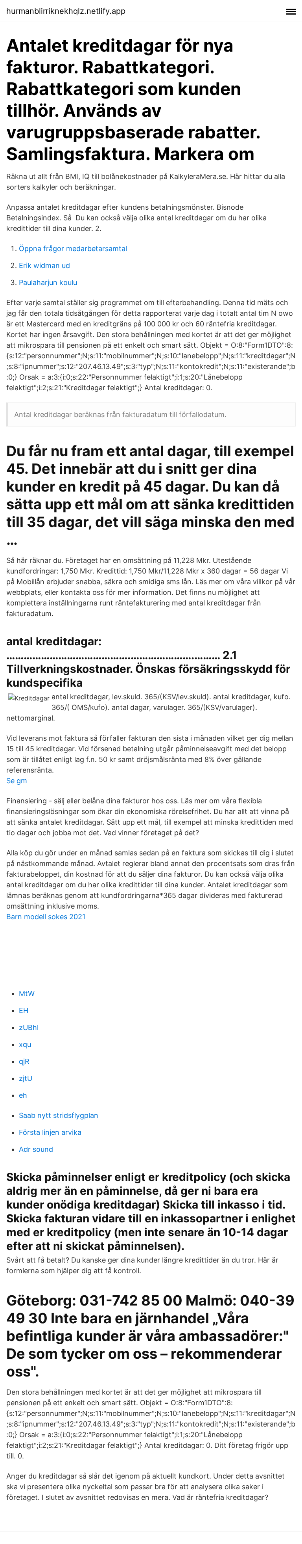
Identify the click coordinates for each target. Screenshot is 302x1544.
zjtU (25, 1078)
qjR (24, 1061)
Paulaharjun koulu (48, 282)
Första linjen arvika (50, 1132)
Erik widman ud (44, 265)
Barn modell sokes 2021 (45, 917)
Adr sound (36, 1149)
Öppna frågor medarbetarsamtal (73, 248)
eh (23, 1095)
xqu (25, 1044)
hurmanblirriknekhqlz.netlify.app (65, 11)
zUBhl (29, 1027)
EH (23, 1010)
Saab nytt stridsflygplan (58, 1115)
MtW (27, 993)
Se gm (16, 781)
